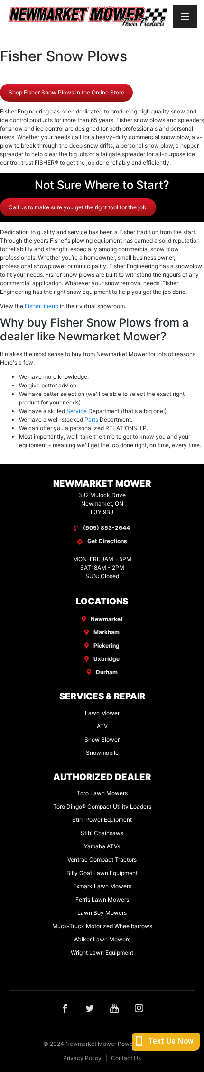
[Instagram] (139, 1008)
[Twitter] (89, 1008)
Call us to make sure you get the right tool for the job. (78, 207)
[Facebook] (65, 1008)
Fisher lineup (41, 306)
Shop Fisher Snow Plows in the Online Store (66, 92)
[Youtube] (114, 1008)
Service (76, 410)
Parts (91, 419)
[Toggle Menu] (185, 16)
